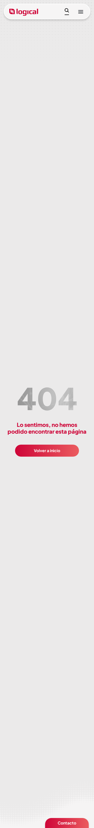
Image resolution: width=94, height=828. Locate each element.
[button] (80, 12)
